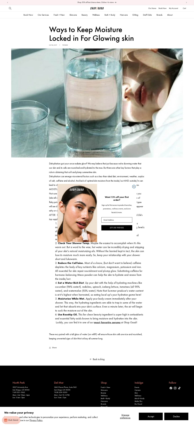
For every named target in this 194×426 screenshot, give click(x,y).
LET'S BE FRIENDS (117, 227)
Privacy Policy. (36, 420)
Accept (151, 416)
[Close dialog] (134, 186)
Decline (176, 416)
